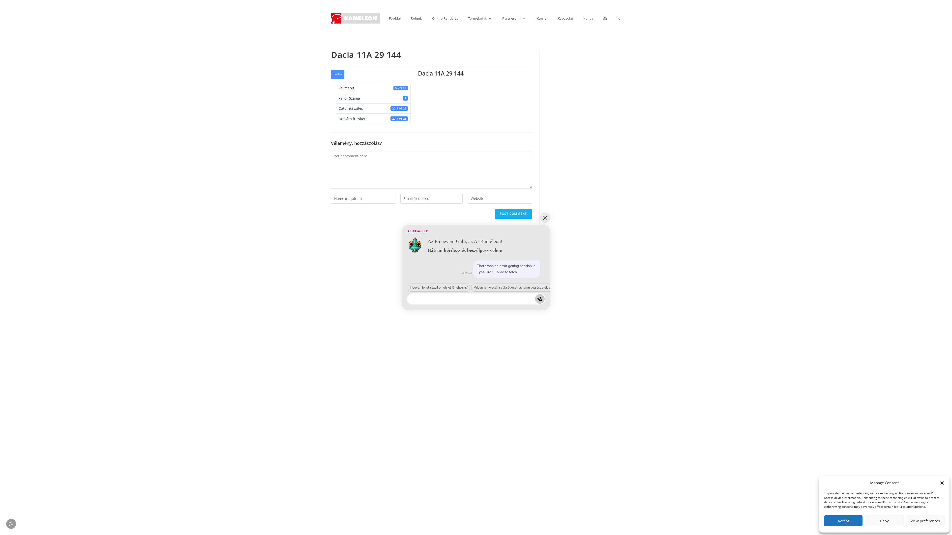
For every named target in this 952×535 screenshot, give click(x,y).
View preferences (925, 520)
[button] (942, 483)
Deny (884, 520)
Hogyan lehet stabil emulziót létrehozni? (439, 287)
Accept (843, 520)
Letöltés (338, 74)
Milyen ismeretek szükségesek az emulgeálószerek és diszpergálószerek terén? (531, 287)
